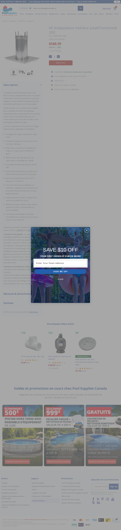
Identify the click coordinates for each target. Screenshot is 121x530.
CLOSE (61, 279)
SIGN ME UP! (60, 272)
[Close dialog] (87, 230)
